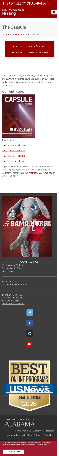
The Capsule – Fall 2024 (13, 145)
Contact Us (49, 435)
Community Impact (16, 435)
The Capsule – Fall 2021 (13, 161)
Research (49, 430)
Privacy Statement (29, 444)
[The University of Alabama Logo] (25, 3)
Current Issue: (13, 91)
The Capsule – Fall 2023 (13, 150)
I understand (13, 452)
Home (5, 34)
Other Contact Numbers (13, 303)
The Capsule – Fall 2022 (13, 155)
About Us (17, 34)
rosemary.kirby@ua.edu (40, 172)
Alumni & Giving (34, 435)
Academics (38, 430)
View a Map (7, 271)
